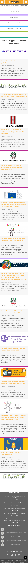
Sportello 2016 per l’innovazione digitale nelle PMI (16, 529)
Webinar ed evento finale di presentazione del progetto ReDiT (14, 496)
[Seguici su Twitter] (12, 555)
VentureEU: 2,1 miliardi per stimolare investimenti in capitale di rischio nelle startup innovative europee (13, 204)
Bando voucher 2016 (15, 536)
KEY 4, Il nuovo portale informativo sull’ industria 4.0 (14, 513)
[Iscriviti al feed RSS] (9, 555)
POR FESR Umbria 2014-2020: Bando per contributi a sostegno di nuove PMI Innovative (14, 132)
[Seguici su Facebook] (16, 555)
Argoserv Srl (23, 562)
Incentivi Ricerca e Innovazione (14, 28)
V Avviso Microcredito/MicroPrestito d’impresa (16, 540)
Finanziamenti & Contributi (14, 22)
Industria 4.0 (14, 34)
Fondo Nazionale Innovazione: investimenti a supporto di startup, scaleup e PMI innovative (14, 519)
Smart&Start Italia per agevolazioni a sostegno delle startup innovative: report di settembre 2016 (13, 417)
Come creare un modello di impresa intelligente (14, 508)
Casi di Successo (14, 17)
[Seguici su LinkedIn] (19, 555)
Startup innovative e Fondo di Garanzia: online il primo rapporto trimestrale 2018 (12, 167)
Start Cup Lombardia (15, 544)
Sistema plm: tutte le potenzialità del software (14, 502)
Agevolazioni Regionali (14, 11)
